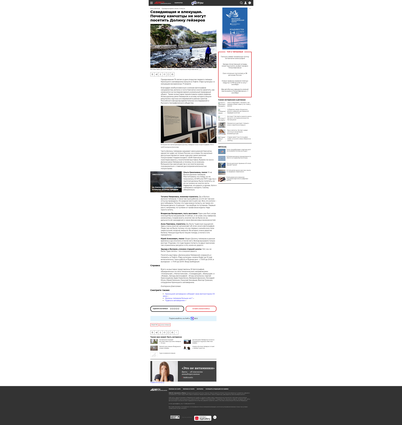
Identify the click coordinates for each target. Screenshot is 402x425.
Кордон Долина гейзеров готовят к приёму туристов (203, 347)
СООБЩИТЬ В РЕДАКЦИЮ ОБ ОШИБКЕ (217, 389)
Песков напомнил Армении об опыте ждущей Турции (239, 164)
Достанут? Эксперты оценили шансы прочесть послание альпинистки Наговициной (239, 118)
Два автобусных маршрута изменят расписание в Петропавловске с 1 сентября (235, 91)
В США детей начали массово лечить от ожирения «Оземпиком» (239, 171)
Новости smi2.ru (157, 382)
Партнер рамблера (187, 417)
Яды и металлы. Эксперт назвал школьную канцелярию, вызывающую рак (237, 131)
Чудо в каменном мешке (167, 353)
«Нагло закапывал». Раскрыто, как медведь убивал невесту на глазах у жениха (239, 104)
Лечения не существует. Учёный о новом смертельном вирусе (238, 124)
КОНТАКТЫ (200, 389)
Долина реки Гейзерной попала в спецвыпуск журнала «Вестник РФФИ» (203, 341)
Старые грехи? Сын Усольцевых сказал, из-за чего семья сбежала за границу (239, 138)
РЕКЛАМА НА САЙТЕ (175, 389)
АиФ (200, 69)
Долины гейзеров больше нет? (179, 298)
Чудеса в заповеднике (175, 300)
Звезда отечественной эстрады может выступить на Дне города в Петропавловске (235, 66)
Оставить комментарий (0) (201, 308)
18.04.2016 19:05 (155, 8)
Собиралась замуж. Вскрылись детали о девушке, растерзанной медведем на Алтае (238, 111)
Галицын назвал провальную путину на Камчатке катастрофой (235, 57)
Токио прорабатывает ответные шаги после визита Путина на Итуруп (239, 150)
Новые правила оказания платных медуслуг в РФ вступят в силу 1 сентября (235, 82)
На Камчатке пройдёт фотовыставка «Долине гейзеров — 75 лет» (170, 341)
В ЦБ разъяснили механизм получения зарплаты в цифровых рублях (237, 178)
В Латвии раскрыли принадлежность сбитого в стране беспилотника (239, 157)
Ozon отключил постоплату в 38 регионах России (235, 74)
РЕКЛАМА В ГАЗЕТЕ (188, 389)
